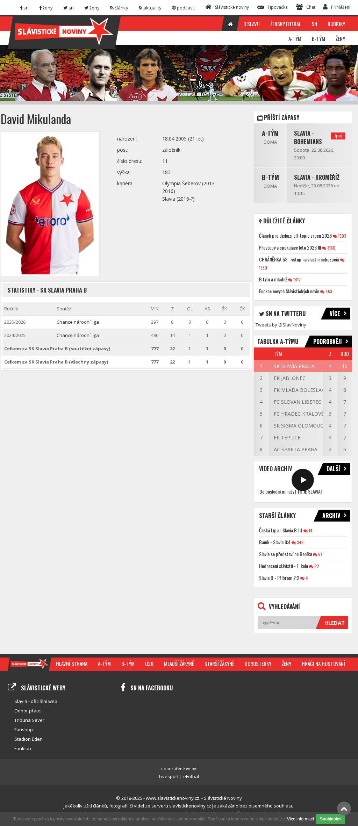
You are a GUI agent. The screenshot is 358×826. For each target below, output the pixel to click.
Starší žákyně (219, 663)
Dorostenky (258, 663)
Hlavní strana (71, 663)
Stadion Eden (28, 739)
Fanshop (23, 729)
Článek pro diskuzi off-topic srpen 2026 (295, 235)
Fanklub (22, 748)
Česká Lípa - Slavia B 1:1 (280, 530)
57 (319, 554)
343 (299, 542)
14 (310, 530)
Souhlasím (330, 819)
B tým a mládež (273, 279)
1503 (341, 236)
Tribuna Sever (29, 720)
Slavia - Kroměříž (316, 177)
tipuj (338, 136)
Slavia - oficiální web (35, 701)
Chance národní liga (78, 322)
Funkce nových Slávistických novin (289, 291)
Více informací (300, 819)
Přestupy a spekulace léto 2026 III (290, 247)
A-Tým (270, 133)
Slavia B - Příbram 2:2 (279, 577)
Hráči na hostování (323, 663)
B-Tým (270, 177)
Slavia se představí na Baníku (285, 554)
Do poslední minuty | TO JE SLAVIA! (290, 491)
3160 (330, 248)
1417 (296, 279)
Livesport (169, 776)
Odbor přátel (28, 711)
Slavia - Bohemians (308, 137)
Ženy (286, 663)
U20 (149, 663)
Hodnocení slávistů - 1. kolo (283, 565)
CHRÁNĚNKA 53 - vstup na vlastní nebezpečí (299, 259)
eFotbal (191, 776)
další (333, 469)
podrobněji (327, 341)
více (335, 313)
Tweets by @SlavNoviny (281, 325)
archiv (331, 515)
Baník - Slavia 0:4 (275, 542)
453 (328, 291)
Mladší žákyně (179, 663)
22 (316, 566)
